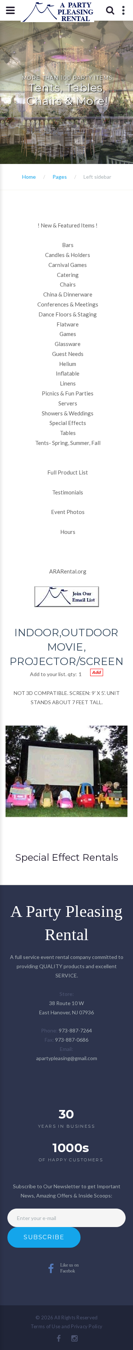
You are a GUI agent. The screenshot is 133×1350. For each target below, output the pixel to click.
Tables (68, 432)
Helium (67, 363)
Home (29, 177)
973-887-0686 (71, 1040)
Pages (59, 177)
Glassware (68, 343)
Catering (68, 274)
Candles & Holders (67, 254)
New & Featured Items (68, 225)
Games (67, 333)
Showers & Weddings (67, 413)
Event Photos (68, 511)
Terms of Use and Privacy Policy (66, 1326)
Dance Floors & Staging (67, 314)
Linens (68, 383)
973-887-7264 (75, 1030)
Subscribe (44, 1237)
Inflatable (67, 373)
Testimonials (67, 492)
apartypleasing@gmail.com (66, 1058)
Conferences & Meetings (67, 304)
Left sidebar (97, 177)
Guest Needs (67, 353)
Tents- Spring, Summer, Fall (67, 442)
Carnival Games (67, 264)
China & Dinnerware (67, 294)
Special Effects (68, 422)
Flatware (68, 324)
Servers (67, 403)
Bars (68, 244)
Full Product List (67, 472)
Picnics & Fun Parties (67, 393)
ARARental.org (67, 571)
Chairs (68, 284)
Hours (67, 531)
